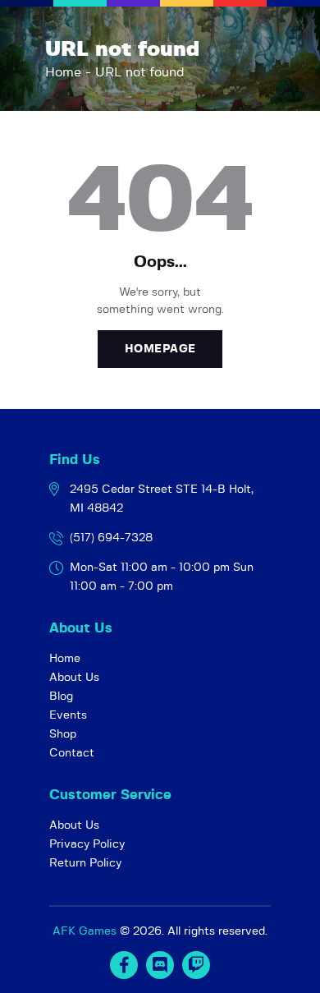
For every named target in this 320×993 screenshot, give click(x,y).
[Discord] (160, 965)
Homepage (160, 349)
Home (63, 72)
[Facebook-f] (124, 965)
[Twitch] (196, 965)
